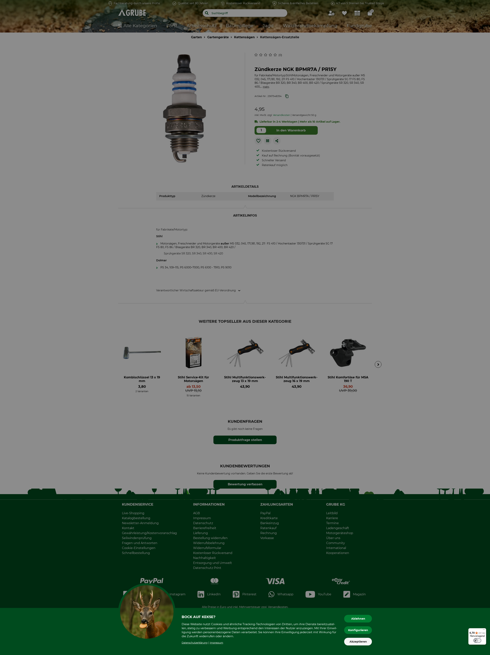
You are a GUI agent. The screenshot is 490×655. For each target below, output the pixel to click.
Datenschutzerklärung (194, 642)
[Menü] (484, 630)
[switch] (477, 640)
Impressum (216, 642)
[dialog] (245, 327)
